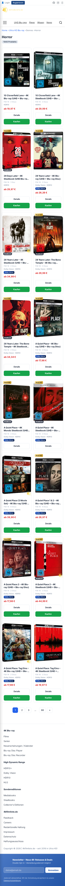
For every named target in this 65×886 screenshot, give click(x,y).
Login (6, 2)
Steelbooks (9, 800)
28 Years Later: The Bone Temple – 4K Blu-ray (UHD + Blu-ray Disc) (48, 261)
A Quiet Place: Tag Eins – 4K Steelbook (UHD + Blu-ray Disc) (47, 670)
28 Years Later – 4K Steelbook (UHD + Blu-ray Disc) (15, 261)
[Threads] (62, 3)
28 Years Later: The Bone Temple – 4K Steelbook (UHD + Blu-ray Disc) (16, 345)
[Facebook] (54, 3)
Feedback (8, 817)
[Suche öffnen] (60, 22)
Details (17, 115)
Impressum (9, 832)
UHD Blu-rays (20, 22)
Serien (7, 741)
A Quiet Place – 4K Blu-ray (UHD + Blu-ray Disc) (48, 345)
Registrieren (18, 3)
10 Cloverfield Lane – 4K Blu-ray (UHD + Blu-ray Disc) (16, 97)
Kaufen (16, 121)
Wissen (40, 22)
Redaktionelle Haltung (14, 827)
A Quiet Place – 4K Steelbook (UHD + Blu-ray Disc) (46, 429)
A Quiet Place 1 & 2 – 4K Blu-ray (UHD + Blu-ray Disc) (47, 502)
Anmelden (53, 870)
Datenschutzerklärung (12, 880)
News (49, 22)
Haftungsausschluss (13, 841)
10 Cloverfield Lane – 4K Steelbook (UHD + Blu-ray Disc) (47, 97)
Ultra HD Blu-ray (16, 30)
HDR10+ (8, 768)
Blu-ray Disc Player (13, 750)
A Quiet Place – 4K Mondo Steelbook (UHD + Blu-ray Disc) (16, 429)
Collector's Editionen (14, 804)
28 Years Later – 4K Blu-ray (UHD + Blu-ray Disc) (48, 177)
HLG (6, 782)
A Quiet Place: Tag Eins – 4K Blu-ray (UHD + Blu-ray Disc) (16, 670)
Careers (7, 822)
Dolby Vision (10, 773)
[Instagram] (58, 3)
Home (4, 30)
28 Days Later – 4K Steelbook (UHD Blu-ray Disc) (16, 177)
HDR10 (7, 777)
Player (32, 22)
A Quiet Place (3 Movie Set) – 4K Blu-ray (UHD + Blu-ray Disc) (16, 502)
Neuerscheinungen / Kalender (18, 746)
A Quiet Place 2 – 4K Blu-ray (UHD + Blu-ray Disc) (16, 586)
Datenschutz (10, 836)
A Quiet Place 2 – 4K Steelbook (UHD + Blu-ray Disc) (46, 586)
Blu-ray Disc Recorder (14, 755)
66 (42, 710)
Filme (6, 736)
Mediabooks (10, 795)
